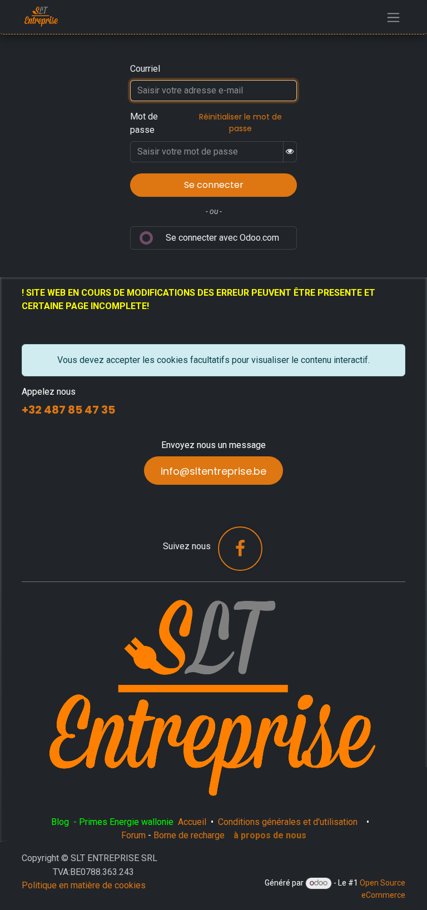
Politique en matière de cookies (84, 885)
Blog (61, 822)
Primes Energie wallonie (126, 822)
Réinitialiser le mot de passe (240, 122)
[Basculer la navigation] (393, 16)
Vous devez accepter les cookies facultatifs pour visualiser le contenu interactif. (213, 360)
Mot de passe (144, 123)
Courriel (145, 68)
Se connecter (214, 184)
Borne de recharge (189, 835)
